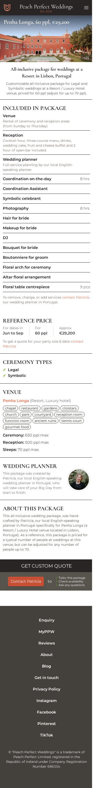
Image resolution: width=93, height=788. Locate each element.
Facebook (46, 712)
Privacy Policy (46, 689)
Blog (46, 666)
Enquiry (46, 620)
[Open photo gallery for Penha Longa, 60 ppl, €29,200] (46, 38)
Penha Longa (16, 400)
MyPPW (46, 631)
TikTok (46, 735)
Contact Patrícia (26, 581)
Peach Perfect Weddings (46, 6)
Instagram (46, 700)
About (47, 654)
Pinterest (46, 723)
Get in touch (47, 677)
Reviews (46, 643)
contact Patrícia (75, 297)
